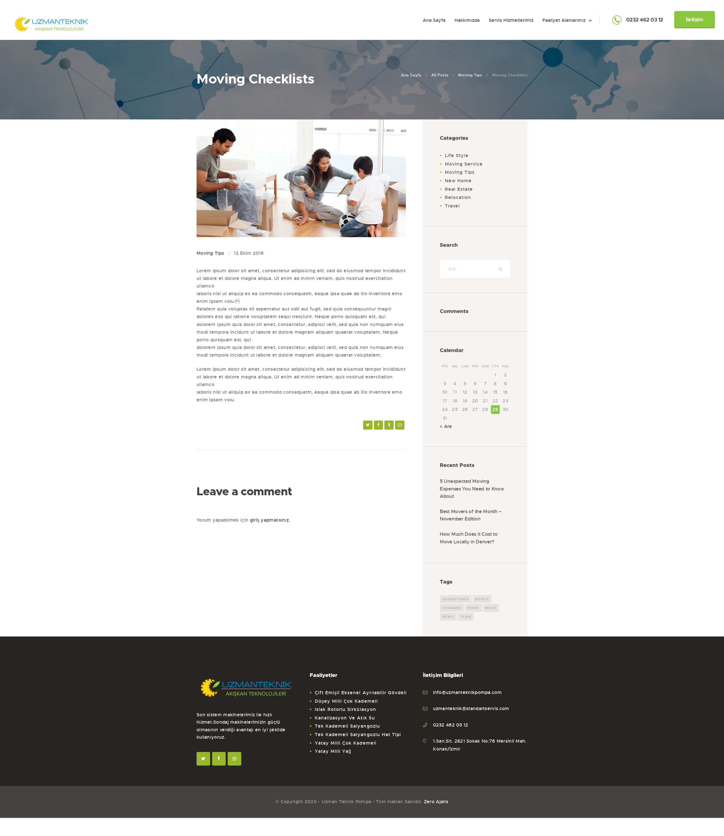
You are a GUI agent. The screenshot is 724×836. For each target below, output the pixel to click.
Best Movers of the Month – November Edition (470, 515)
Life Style (457, 155)
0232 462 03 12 (644, 20)
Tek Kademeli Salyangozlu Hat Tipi (358, 735)
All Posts (440, 75)
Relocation (458, 197)
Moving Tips (470, 75)
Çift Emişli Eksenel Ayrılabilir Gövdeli (361, 693)
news (448, 617)
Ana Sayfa (411, 75)
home (473, 608)
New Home (458, 181)
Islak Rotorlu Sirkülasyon (345, 709)
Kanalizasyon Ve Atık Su (345, 718)
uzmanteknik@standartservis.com (471, 708)
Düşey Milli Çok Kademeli (346, 701)
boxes (482, 599)
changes (452, 608)
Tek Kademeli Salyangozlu (347, 726)
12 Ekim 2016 (249, 253)
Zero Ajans (436, 802)
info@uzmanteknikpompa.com (467, 692)
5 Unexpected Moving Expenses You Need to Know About (472, 488)
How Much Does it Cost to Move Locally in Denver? (469, 538)
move (491, 608)
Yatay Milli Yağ (333, 751)
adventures (455, 599)
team (465, 617)
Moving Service (464, 164)
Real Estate (459, 189)
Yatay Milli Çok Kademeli (345, 743)
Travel (452, 206)
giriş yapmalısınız (269, 520)
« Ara (446, 426)
